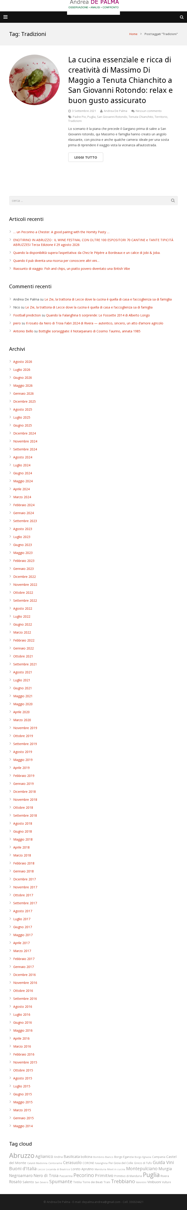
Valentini (141, 1182)
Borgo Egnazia (143, 1157)
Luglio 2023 (21, 537)
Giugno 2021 (22, 688)
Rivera (165, 1176)
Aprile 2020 (21, 712)
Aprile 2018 (21, 847)
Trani (107, 1182)
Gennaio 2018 (23, 871)
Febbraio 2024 (23, 505)
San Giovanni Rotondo (112, 117)
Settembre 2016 (25, 998)
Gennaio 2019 (23, 783)
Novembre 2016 (25, 982)
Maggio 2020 (23, 704)
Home (133, 34)
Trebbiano (123, 1181)
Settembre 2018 (25, 815)
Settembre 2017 (25, 903)
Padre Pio (79, 117)
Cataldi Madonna (37, 1163)
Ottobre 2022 (23, 592)
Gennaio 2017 (23, 967)
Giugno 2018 (22, 831)
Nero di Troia (46, 1175)
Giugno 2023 (22, 545)
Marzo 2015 (22, 1110)
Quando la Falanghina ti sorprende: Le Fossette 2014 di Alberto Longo (98, 315)
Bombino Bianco (103, 1157)
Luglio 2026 (21, 369)
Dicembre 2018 (24, 791)
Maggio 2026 (23, 385)
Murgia (165, 1168)
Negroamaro (21, 1175)
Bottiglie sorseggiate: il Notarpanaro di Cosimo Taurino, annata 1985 (89, 331)
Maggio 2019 (23, 760)
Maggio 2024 (23, 481)
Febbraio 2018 (23, 863)
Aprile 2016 (21, 1038)
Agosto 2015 (22, 1078)
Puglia (91, 117)
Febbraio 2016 (23, 1054)
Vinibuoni (154, 1182)
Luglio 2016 (21, 1014)
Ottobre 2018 (23, 807)
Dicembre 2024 (24, 433)
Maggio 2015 (23, 1102)
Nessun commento (149, 111)
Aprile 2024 (21, 489)
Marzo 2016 (22, 1046)
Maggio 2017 (23, 935)
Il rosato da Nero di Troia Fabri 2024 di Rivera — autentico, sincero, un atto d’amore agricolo (94, 323)
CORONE (88, 1163)
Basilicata (72, 1156)
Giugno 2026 (22, 377)
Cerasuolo (72, 1162)
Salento (28, 1182)
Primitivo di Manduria (128, 1176)
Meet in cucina (116, 1169)
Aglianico (44, 1156)
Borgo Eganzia (124, 1157)
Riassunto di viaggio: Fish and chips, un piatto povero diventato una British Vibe (71, 268)
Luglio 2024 (21, 465)
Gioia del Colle (123, 1163)
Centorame (55, 1163)
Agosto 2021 (22, 672)
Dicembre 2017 (24, 879)
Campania (158, 1157)
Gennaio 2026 (23, 393)
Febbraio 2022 (23, 640)
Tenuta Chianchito (141, 117)
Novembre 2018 (25, 799)
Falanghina (101, 1163)
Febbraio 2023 (23, 560)
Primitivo (104, 1175)
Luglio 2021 (21, 680)
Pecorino (83, 1175)
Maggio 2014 (23, 1126)
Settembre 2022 (25, 600)
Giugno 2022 (22, 624)
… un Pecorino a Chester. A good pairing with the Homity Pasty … (61, 232)
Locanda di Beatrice (58, 1169)
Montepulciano (142, 1168)
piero (17, 323)
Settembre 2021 (25, 664)
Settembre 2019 (25, 744)
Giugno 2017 (22, 927)
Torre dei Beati (93, 1182)
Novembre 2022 (25, 584)
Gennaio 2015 (23, 1118)
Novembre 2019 (25, 728)
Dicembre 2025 (24, 401)
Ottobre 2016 (23, 990)
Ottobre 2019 (23, 736)
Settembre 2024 (25, 449)
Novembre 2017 (25, 887)
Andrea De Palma (115, 111)
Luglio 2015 (21, 1086)
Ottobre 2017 (23, 895)
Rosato (15, 1181)
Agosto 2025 (22, 409)
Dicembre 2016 (24, 975)
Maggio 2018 (23, 839)
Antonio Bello (23, 331)
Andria (58, 1157)
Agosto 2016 (22, 1006)
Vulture (166, 1182)
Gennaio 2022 (23, 648)
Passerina (66, 1176)
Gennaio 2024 (23, 513)
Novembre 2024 (25, 441)
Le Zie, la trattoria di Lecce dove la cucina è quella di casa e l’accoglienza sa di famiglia (108, 299)
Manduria (100, 1169)
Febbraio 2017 (23, 959)
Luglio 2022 (21, 616)
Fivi (111, 1163)
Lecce (41, 1169)
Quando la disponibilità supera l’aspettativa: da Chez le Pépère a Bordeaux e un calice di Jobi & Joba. (86, 252)
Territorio (161, 117)
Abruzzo (21, 1155)
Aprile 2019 (21, 767)
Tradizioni (75, 121)
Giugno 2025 (22, 425)
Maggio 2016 (23, 1030)
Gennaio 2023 (23, 568)
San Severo (41, 1182)
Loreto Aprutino (82, 1169)
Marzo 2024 (22, 497)
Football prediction (27, 315)
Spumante (60, 1181)
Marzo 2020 (22, 720)
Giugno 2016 (22, 1022)
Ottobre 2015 (23, 1070)
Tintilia (77, 1182)
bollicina (86, 1156)
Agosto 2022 (22, 608)
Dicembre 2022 (24, 576)
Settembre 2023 (25, 521)
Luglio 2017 (21, 919)
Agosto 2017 (22, 911)
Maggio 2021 (23, 696)
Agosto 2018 (22, 823)
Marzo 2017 (22, 951)
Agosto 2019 (22, 752)
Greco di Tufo (143, 1163)
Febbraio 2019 (23, 775)
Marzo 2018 (22, 855)
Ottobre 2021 (23, 656)
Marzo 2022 (22, 632)
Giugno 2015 (22, 1094)
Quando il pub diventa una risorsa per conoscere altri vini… (56, 260)
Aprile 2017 (21, 943)
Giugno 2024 (22, 473)
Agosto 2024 (22, 457)
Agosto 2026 (22, 361)
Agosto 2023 (22, 529)
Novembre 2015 (25, 1062)
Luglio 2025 (21, 417)
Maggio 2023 (23, 553)
